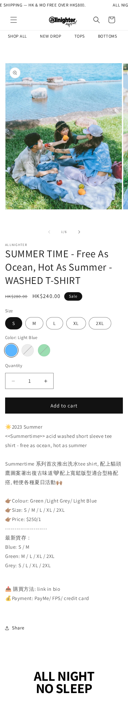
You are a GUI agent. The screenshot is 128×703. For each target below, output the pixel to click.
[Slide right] (79, 231)
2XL (100, 323)
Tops (79, 36)
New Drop (50, 36)
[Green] (44, 350)
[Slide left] (49, 231)
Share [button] (18, 628)
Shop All (17, 36)
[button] (13, 19)
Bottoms (107, 36)
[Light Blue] (11, 350)
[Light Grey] (28, 350)
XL (76, 323)
